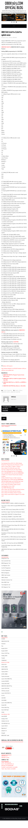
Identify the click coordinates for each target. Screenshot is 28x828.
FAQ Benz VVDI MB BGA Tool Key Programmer (7, 408)
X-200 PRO (15, 341)
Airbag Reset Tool (5, 558)
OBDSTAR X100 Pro (6, 47)
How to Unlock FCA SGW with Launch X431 (10, 468)
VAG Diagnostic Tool (5, 587)
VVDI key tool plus (5, 690)
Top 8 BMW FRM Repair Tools (7, 487)
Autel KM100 (4, 716)
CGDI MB (3, 697)
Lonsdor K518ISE (5, 681)
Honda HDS (3, 705)
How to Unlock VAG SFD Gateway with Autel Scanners (12, 489)
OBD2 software (4, 577)
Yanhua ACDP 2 (4, 671)
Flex (2, 646)
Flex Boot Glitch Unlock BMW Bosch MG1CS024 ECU (12, 519)
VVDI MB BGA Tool (5, 723)
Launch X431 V (4, 725)
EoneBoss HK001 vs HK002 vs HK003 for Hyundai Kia (12, 503)
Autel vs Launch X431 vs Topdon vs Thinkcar (10, 466)
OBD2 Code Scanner (5, 575)
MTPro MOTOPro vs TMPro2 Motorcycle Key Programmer (13, 536)
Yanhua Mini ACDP (5, 683)
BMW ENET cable (5, 735)
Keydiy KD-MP (4, 650)
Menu (14, 26)
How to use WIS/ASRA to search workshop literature (20, 408)
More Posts (13, 399)
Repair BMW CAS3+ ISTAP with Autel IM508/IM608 (12, 479)
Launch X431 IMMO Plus (6, 678)
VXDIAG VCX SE (5, 721)
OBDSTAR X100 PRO (15, 392)
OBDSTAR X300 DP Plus (6, 686)
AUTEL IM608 (4, 666)
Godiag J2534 (4, 655)
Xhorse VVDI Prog (5, 653)
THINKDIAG (4, 660)
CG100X (3, 638)
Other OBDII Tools (5, 582)
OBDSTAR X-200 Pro (5, 392)
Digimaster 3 (4, 728)
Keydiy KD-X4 (4, 648)
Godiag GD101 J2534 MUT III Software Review (11, 514)
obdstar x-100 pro (18, 390)
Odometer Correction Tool (6, 579)
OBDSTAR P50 (4, 669)
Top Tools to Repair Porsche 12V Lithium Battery (11, 469)
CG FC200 (7, 662)
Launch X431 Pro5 (5, 688)
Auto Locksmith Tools (5, 560)
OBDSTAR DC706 (5, 641)
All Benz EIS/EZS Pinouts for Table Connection (11, 478)
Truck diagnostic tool (5, 584)
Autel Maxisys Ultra (5, 714)
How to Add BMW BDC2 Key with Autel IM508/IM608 (12, 473)
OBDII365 (15, 37)
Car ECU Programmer (5, 568)
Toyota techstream (5, 676)
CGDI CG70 (3, 664)
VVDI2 (2, 712)
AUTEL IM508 (4, 674)
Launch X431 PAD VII (6, 693)
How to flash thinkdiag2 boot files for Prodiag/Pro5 (11, 471)
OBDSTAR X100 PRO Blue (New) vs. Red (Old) (14, 385)
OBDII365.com (4, 755)
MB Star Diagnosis (5, 572)
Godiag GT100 (4, 718)
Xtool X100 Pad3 (4, 709)
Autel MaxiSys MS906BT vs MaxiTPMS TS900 (11, 516)
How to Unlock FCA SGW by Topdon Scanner (10, 484)
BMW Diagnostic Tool (5, 563)
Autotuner (3, 643)
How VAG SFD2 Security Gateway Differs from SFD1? (12, 509)
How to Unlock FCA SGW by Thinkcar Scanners (11, 492)
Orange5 (3, 733)
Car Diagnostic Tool (5, 565)
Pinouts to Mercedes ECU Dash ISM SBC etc (11, 482)
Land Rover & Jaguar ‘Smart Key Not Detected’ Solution (13, 511)
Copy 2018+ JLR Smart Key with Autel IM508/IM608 (12, 543)
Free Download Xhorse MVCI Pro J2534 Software (11, 463)
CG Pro (3, 695)
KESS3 (3, 662)
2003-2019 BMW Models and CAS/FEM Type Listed (12, 481)
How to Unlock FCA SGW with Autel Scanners (11, 491)
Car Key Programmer (7, 390)
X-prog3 (3, 658)
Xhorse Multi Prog (5, 707)
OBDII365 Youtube (5, 757)
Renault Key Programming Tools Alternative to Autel (12, 464)
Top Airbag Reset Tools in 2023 (7, 486)
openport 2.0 (4, 730)
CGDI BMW (3, 700)
